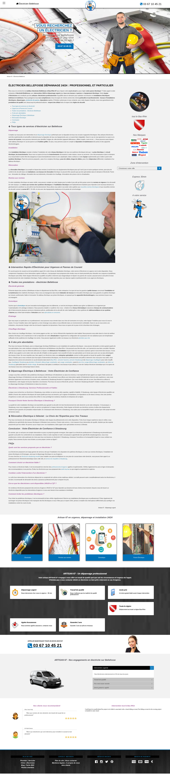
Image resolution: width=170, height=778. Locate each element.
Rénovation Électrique (19, 117)
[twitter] (106, 762)
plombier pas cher (84, 338)
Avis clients (65, 765)
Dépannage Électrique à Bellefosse (23, 115)
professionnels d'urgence (59, 467)
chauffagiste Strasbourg (19, 362)
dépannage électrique (44, 135)
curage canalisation (66, 362)
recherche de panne (32, 100)
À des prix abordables (19, 113)
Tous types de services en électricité (23, 106)
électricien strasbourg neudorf (31, 456)
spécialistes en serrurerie (52, 312)
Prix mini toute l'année (102, 684)
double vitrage (31, 364)
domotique (21, 305)
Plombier (23, 760)
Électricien (31, 763)
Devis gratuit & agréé (101, 688)
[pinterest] (112, 762)
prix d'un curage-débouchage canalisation (92, 362)
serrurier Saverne (63, 360)
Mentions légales (58, 763)
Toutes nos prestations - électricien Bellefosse (26, 111)
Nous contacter (71, 760)
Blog (23, 765)
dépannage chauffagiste (93, 360)
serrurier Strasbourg (76, 360)
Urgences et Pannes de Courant (22, 108)
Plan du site (59, 760)
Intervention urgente (101, 668)
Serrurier (31, 760)
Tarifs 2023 (30, 765)
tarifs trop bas (65, 469)
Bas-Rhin (54, 360)
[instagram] (101, 762)
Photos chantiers (27, 767)
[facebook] (96, 762)
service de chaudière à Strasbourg (56, 459)
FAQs (14, 122)
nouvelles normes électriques (90, 187)
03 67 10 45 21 (152, 4)
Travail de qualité (100, 680)
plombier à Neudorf (35, 362)
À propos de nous (73, 763)
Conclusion (15, 120)
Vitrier (23, 763)
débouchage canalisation (49, 362)
